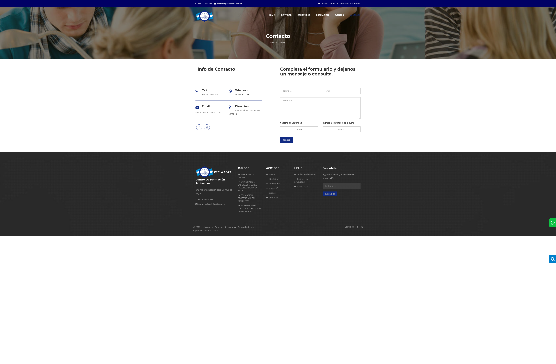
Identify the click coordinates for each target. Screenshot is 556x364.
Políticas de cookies (307, 174)
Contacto (355, 14)
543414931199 (242, 94)
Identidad (286, 15)
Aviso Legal (302, 186)
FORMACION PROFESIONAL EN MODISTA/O (246, 198)
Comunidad (303, 15)
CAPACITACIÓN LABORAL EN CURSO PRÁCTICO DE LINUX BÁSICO (247, 186)
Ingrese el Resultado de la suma (338, 122)
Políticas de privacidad (301, 180)
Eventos (339, 15)
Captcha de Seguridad (291, 122)
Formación (322, 15)
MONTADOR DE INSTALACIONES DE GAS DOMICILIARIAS (249, 208)
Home (271, 15)
